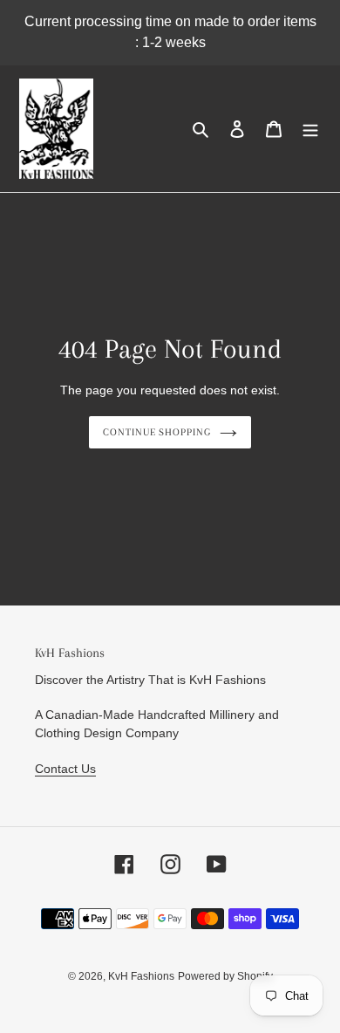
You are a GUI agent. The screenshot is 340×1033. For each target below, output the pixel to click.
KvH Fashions (141, 976)
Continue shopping (157, 432)
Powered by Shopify (225, 976)
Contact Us (65, 769)
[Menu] (310, 128)
